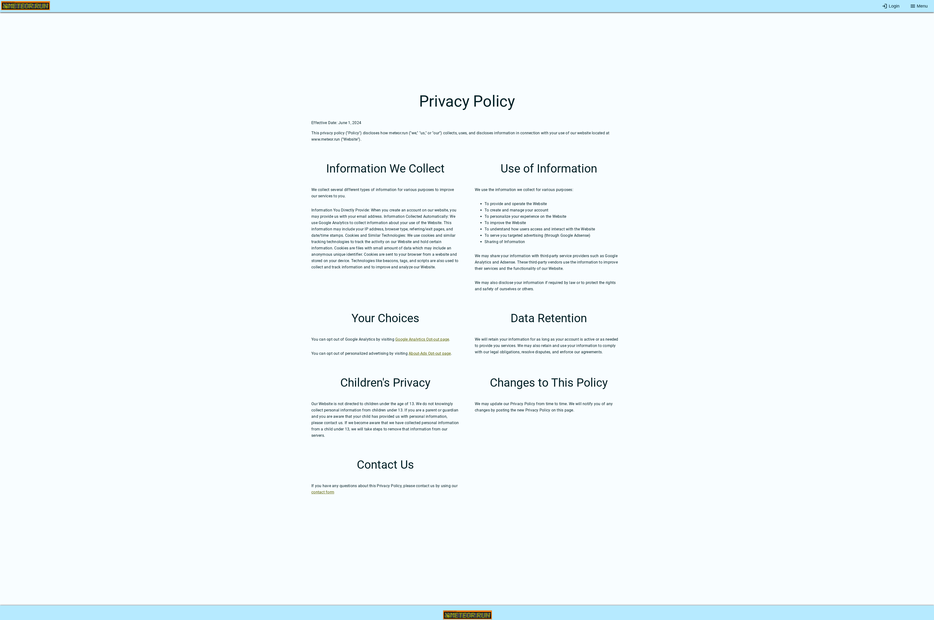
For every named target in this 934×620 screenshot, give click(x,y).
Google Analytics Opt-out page (422, 339)
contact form (322, 492)
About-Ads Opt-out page (430, 353)
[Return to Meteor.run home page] (25, 6)
